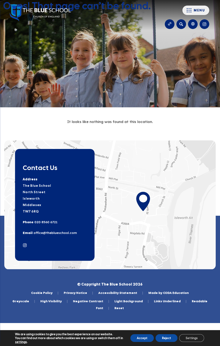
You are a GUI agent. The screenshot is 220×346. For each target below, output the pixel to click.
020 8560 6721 (45, 222)
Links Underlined (170, 301)
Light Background (132, 301)
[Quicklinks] (169, 24)
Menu (199, 10)
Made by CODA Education (168, 293)
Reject (166, 338)
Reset (119, 308)
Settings (192, 338)
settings (21, 342)
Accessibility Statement (120, 293)
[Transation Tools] (193, 24)
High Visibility (54, 301)
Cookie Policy (45, 293)
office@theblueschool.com (55, 233)
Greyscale (23, 301)
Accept (142, 338)
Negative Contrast (91, 301)
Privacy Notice (78, 293)
